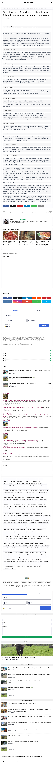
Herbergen (15, 499)
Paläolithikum (12, 520)
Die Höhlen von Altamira (37, 756)
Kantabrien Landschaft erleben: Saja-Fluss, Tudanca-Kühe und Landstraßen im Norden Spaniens (29, 681)
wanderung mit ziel (40, 563)
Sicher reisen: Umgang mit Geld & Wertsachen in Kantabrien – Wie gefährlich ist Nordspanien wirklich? (43, 244)
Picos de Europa (29, 520)
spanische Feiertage (17, 550)
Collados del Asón (43, 485)
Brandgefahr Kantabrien (31, 483)
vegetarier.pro (6, 433)
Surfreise (43, 554)
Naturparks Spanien (37, 513)
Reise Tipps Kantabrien (40, 524)
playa (5, 522)
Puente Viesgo (21, 524)
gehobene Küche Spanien (37, 495)
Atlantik (41, 479)
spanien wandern (7, 550)
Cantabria (15, 485)
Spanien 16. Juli (7, 547)
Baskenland (19, 481)
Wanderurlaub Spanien (9, 566)
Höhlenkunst (22, 499)
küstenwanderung (27, 508)
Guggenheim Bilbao (30, 497)
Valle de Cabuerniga (21, 561)
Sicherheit (37, 545)
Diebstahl (44, 488)
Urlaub (18, 559)
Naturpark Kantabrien (27, 513)
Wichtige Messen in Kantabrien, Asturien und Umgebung (22, 703)
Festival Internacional (43, 490)
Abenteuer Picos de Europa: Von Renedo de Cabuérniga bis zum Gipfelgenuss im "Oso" (29, 371)
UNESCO (13, 559)
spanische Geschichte (28, 550)
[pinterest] (46, 298)
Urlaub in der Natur (26, 559)
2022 (27, 351)
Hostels (36, 499)
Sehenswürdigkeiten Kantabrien (10, 545)
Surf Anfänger (43, 552)
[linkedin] (27, 298)
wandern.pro (6, 393)
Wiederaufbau (37, 566)
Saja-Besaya (39, 538)
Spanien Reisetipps (35, 547)
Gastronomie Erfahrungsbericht (10, 495)
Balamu (13, 481)
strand (26, 552)
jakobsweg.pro (6, 420)
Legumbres (40, 508)
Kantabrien (33, 501)
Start (3, 754)
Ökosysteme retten (44, 518)
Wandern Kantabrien (8, 563)
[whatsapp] (36, 301)
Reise (32, 524)
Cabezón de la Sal (42, 483)
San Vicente (46, 538)
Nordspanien (47, 515)
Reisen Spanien (42, 527)
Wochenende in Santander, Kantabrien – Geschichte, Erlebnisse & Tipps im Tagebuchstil (30, 722)
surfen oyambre (35, 554)
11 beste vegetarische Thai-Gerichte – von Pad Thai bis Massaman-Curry (21, 440)
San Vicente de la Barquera (9, 541)
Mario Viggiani (7, 18)
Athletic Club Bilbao (33, 479)
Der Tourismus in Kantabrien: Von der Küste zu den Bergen (26, 242)
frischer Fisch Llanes (43, 492)
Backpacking (6, 481)
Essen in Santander (23, 490)
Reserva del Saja (31, 531)
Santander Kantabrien (40, 541)
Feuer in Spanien (18, 492)
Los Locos (10, 511)
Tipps (19, 557)
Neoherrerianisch (38, 515)
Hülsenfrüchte (43, 499)
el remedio (6, 490)
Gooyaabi (27, 761)
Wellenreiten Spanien (20, 566)
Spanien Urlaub (44, 547)
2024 (27, 355)
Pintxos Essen (37, 520)
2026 (27, 360)
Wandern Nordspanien (19, 563)
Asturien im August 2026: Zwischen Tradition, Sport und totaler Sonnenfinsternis (22, 407)
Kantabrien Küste (16, 504)
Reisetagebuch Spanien (9, 529)
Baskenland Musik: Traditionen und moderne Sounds (15, 455)
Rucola (10, 538)
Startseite (5, 8)
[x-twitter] (17, 298)
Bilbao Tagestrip (20, 483)
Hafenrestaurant (39, 497)
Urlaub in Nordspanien (36, 559)
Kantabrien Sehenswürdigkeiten (29, 504)
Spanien (47, 545)
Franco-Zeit (34, 492)
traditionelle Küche (32, 557)
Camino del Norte (7, 485)
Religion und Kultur (41, 529)
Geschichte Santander (8, 497)
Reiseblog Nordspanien (28, 527)
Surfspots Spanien (8, 557)
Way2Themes (14, 761)
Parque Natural (20, 520)
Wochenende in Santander (9, 568)
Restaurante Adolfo (19, 536)
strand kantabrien (34, 552)
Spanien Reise (26, 547)
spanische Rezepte (8, 552)
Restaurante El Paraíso (30, 536)
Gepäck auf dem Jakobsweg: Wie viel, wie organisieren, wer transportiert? (21, 427)
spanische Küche (39, 550)
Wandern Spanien (30, 563)
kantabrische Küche (8, 506)
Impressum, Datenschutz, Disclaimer (21, 758)
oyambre (6, 520)
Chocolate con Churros (32, 485)
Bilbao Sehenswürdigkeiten (9, 483)
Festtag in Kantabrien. (8, 492)
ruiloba (15, 538)
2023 (27, 353)
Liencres (46, 508)
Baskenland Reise (28, 481)
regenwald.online (7, 413)
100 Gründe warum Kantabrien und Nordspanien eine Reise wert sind (21, 754)
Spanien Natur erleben (17, 547)
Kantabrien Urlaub (41, 504)
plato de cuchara (45, 520)
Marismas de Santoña (19, 511)
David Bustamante (36, 488)
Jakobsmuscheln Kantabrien (23, 501)
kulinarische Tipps (7, 508)
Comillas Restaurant (13, 488)
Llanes (5, 511)
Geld (46, 495)
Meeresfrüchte (29, 511)
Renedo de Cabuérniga (21, 531)
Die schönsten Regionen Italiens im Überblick (14, 447)
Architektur (19, 479)
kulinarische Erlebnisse (41, 506)
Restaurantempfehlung (42, 536)
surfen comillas (17, 554)
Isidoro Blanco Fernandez (9, 501)
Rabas (27, 524)
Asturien (25, 479)
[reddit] (36, 298)
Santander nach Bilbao (9, 543)
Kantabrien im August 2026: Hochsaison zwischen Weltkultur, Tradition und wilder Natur (30, 384)
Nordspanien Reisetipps (19, 518)
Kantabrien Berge (41, 501)
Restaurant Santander (8, 536)
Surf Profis (6, 554)
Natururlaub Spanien (28, 515)
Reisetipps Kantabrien (20, 529)
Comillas (6, 488)
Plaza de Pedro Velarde (23, 522)
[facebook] (7, 298)
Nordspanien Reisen (8, 518)
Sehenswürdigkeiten (39, 543)
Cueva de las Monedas (25, 488)
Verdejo (40, 561)
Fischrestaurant (27, 492)
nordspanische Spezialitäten (32, 518)
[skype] (46, 301)
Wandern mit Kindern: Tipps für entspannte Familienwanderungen (19, 400)
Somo (42, 545)
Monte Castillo (37, 511)
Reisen (36, 527)
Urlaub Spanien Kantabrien (9, 561)
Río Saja (5, 538)
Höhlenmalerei (30, 499)
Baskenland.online (7, 453)
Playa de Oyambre (12, 522)
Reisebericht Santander (16, 527)
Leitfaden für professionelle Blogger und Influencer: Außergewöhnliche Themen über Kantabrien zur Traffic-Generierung (29, 710)
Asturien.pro (6, 406)
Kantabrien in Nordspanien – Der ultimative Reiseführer (19, 657)
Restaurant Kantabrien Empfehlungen (12, 534)
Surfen (11, 554)
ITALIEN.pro (5, 446)
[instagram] (17, 301)
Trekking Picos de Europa (43, 557)
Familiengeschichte (33, 490)
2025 (27, 358)
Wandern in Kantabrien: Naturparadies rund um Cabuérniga (23, 741)
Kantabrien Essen (7, 504)
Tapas (14, 557)
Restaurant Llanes (25, 534)
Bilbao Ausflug (36, 481)
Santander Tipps (19, 543)
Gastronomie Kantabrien (24, 495)
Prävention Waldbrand (43, 522)
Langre (34, 508)
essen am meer (13, 490)
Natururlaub (19, 515)
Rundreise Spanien (23, 538)
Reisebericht (6, 527)
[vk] (7, 301)
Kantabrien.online (27, 2)
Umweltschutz (7, 559)
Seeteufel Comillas (29, 543)
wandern (46, 561)
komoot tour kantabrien (29, 506)
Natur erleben (18, 513)
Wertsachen (29, 566)
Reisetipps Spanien (31, 529)
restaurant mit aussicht (36, 534)
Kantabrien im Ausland (7, 758)
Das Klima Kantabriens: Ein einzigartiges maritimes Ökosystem (23, 729)
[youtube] (27, 301)
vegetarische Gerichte (32, 561)
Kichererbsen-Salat (18, 506)
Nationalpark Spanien (8, 513)
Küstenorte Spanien (17, 508)
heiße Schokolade (7, 499)
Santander (19, 541)
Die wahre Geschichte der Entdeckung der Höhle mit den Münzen (16, 756)
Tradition (24, 557)
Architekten (13, 479)
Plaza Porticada (33, 522)
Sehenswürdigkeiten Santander (26, 545)
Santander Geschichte (29, 541)
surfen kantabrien (26, 554)
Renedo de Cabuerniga (9, 531)
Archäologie (6, 479)
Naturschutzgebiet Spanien (9, 515)
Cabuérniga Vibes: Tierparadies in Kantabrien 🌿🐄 (22, 377)
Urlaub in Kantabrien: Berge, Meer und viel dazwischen (10, 242)
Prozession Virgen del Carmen (10, 524)
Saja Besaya (32, 538)
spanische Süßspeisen (18, 552)
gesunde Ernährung (19, 497)
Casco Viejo (22, 485)
